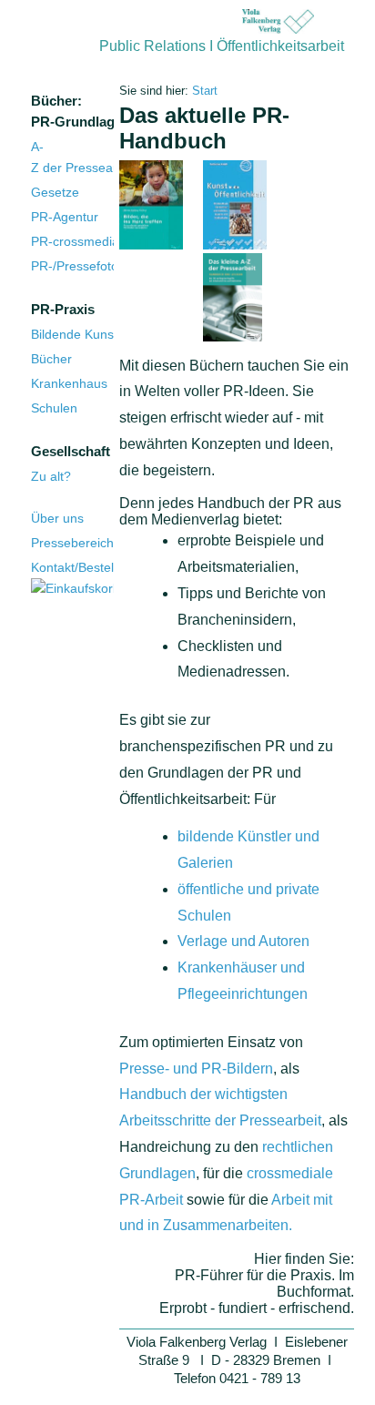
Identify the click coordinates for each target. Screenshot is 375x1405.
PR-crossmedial (76, 241)
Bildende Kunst (74, 334)
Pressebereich (72, 542)
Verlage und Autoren (243, 941)
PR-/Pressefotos (78, 266)
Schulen (54, 408)
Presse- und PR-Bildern (196, 1068)
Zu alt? (51, 476)
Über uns (57, 518)
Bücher (51, 358)
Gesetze (55, 192)
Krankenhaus (69, 383)
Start (203, 90)
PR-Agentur (64, 216)
